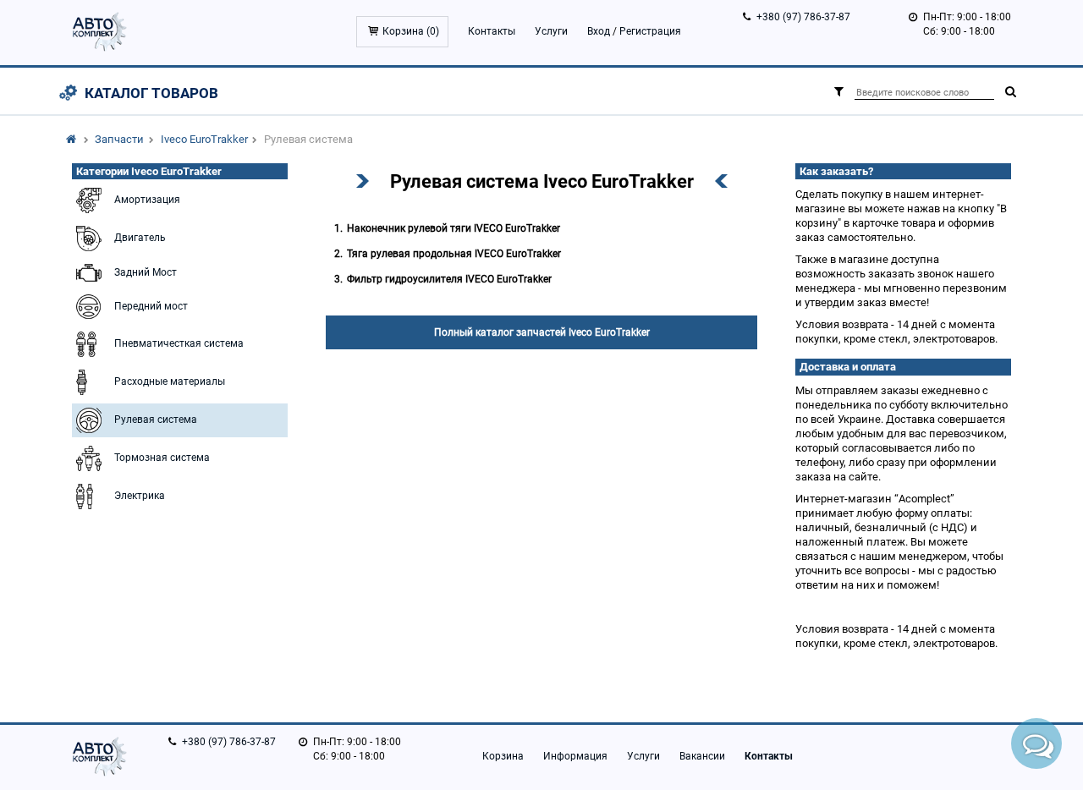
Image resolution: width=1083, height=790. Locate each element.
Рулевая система (155, 419)
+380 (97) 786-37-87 (803, 17)
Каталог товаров (151, 93)
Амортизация (147, 200)
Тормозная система (162, 458)
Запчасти (119, 139)
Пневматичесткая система (179, 343)
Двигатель (140, 238)
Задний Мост (145, 272)
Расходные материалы (169, 381)
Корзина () (410, 31)
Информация (575, 756)
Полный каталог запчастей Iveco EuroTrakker (542, 332)
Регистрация (650, 31)
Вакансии (702, 756)
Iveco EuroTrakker (204, 139)
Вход (598, 31)
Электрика (139, 496)
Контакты (491, 31)
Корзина (503, 756)
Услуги (551, 31)
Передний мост (151, 306)
